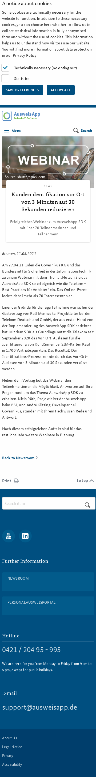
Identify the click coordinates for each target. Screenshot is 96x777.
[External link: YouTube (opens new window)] (8, 536)
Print (6, 481)
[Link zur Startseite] (21, 116)
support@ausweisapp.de (39, 707)
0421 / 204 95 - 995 (31, 649)
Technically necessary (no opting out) (45, 67)
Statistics (22, 78)
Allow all (61, 89)
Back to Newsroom (18, 457)
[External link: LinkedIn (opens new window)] (25, 536)
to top (82, 480)
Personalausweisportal (31, 602)
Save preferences (23, 89)
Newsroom (18, 578)
